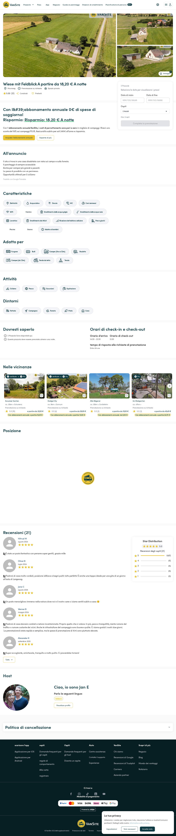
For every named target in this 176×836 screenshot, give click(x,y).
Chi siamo (118, 751)
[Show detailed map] (88, 478)
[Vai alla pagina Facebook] (70, 793)
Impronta (100, 831)
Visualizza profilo (63, 705)
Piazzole (27, 4)
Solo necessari (129, 829)
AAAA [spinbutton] (134, 100)
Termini (91, 831)
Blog (141, 757)
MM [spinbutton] (125, 100)
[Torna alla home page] (11, 5)
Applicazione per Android (23, 759)
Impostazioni (111, 829)
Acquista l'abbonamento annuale (19, 137)
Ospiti (123, 106)
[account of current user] (168, 4)
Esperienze (94, 762)
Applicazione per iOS (24, 751)
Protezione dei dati (78, 831)
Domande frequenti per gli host (75, 753)
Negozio (142, 751)
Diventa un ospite (72, 760)
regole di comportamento (46, 762)
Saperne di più (45, 137)
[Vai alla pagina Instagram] (79, 793)
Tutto (8, 659)
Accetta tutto (147, 829)
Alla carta (43, 769)
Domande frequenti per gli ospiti (50, 753)
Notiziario (143, 769)
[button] (157, 4)
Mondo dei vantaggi (148, 763)
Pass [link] (39, 4)
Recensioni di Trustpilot (124, 763)
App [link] (47, 4)
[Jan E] (16, 697)
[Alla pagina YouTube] (103, 793)
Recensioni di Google (123, 757)
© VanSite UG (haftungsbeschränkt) (57, 831)
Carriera (118, 769)
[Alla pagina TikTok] (87, 793)
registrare (44, 775)
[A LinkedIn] (95, 793)
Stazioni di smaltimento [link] (92, 4)
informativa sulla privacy (139, 823)
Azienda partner (121, 775)
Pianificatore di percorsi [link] (118, 4)
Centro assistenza (97, 751)
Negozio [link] (56, 4)
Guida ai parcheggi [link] (71, 4)
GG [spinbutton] (129, 100)
